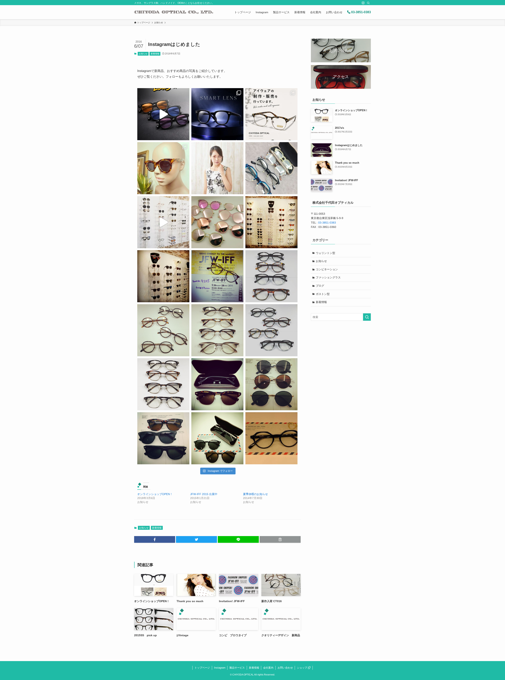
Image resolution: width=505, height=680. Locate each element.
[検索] (368, 3)
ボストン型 (323, 294)
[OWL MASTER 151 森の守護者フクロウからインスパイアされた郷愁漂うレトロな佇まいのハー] (271, 168)
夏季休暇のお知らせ (255, 494)
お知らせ (143, 53)
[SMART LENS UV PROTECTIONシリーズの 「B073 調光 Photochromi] (217, 114)
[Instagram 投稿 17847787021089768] (217, 384)
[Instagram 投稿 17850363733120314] (163, 384)
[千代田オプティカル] (173, 12)
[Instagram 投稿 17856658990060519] (271, 384)
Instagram (219, 667)
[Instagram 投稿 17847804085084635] (217, 438)
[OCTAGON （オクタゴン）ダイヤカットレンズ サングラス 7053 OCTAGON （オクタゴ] (217, 168)
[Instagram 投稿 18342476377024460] (163, 168)
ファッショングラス (328, 277)
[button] (154, 539)
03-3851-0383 (360, 12)
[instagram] (363, 3)
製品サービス (237, 667)
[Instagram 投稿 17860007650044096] (217, 330)
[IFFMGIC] (163, 222)
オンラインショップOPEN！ (155, 494)
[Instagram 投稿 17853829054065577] (163, 330)
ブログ (320, 285)
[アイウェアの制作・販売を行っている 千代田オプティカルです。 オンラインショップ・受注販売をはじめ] (271, 114)
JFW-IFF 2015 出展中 (203, 494)
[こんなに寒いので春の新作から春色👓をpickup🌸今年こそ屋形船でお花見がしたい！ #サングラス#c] (217, 222)
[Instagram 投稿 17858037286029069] (163, 438)
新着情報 (155, 53)
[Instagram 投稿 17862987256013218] (271, 222)
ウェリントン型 (325, 253)
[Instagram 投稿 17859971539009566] (271, 276)
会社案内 (268, 667)
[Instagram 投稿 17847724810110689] (271, 438)
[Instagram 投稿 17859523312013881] (271, 330)
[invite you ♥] (217, 276)
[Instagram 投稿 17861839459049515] (163, 276)
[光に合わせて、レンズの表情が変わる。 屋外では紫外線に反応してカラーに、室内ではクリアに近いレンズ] (163, 114)
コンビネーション (327, 269)
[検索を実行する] (367, 317)
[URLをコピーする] (280, 539)
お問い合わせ (285, 667)
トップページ (202, 667)
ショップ (302, 667)
